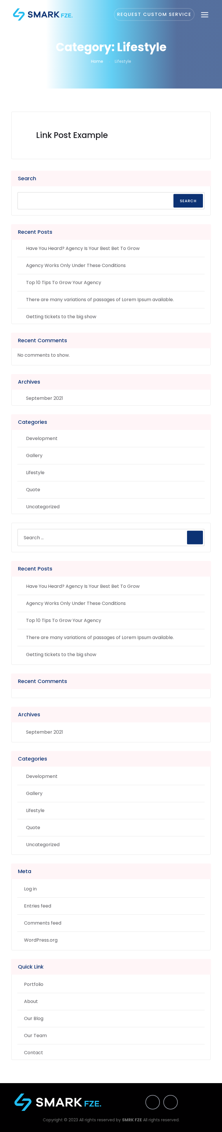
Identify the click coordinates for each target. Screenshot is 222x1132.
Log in (30, 889)
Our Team (35, 1035)
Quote (33, 489)
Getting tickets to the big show (61, 316)
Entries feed (37, 906)
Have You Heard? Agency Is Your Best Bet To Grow (83, 248)
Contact (33, 1052)
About (31, 1001)
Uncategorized (43, 506)
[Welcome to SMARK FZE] (43, 14)
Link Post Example (72, 135)
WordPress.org (41, 940)
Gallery (34, 455)
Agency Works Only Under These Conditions (76, 265)
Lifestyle (35, 472)
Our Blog (33, 1018)
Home (97, 61)
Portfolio (33, 984)
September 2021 (44, 398)
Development (42, 438)
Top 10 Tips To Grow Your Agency (63, 282)
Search (27, 178)
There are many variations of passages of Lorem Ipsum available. (100, 299)
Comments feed (42, 923)
